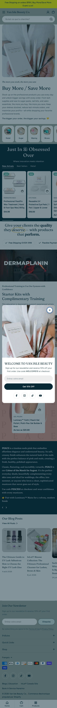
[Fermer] (49, 310)
